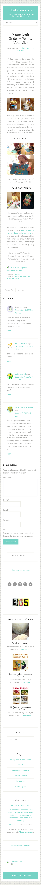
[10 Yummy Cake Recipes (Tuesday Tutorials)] (20, 705)
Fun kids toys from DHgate (20, 805)
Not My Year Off (21, 776)
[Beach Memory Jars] (20, 641)
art (16, 276)
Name (6, 500)
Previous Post (9, 290)
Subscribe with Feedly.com (20, 570)
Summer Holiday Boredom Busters (20, 675)
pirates (9, 278)
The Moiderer (20, 781)
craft (29, 276)
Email (6, 510)
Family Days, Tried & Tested (20, 759)
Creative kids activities (24, 407)
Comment (7, 477)
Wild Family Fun (20, 787)
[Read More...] (26, 649)
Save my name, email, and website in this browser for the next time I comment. (19, 534)
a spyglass (26, 233)
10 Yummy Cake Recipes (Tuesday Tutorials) (20, 708)
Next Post (20, 290)
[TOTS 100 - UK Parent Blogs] (16, 861)
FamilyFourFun (21, 343)
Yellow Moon (15, 278)
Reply (9, 331)
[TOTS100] (15, 863)
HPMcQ (20, 765)
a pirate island (26, 230)
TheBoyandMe (20, 10)
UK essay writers (15, 825)
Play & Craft (17, 274)
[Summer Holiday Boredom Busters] (20, 672)
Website (6, 520)
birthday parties (22, 276)
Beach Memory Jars (20, 643)
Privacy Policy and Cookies (20, 845)
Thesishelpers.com (26, 832)
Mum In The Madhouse (20, 770)
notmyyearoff (20, 374)
